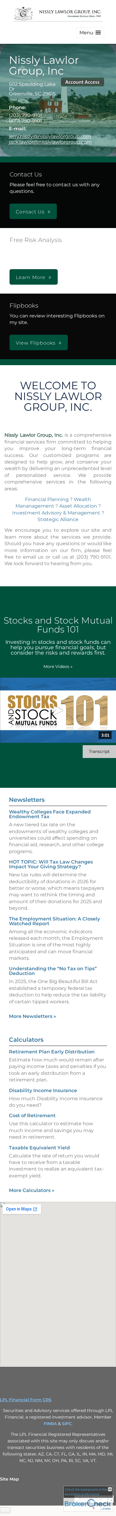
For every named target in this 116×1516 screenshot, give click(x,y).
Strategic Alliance (58, 519)
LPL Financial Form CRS (25, 1399)
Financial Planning (47, 499)
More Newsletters (32, 1016)
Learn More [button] (31, 277)
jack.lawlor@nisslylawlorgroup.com (50, 142)
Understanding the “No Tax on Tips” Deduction (53, 971)
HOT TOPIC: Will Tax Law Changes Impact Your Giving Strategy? (51, 864)
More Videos (58, 666)
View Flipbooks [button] (36, 343)
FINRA (50, 1423)
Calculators (26, 1039)
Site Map (9, 1479)
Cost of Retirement (32, 1115)
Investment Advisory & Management (56, 513)
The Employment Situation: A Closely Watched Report (54, 921)
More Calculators (31, 1190)
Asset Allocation (78, 506)
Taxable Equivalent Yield (39, 1148)
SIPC (67, 1423)
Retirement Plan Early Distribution (52, 1052)
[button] (90, 32)
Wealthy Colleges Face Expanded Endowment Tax (50, 814)
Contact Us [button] (30, 212)
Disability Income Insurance (43, 1090)
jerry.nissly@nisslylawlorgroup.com (50, 136)
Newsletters (27, 799)
